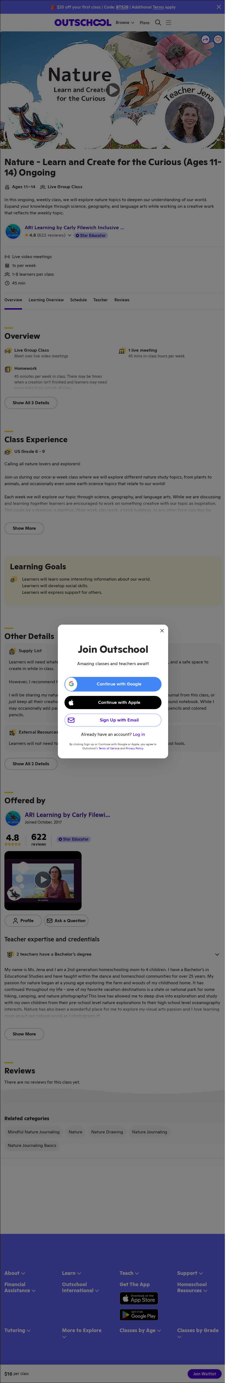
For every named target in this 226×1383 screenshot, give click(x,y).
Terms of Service (109, 748)
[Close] (162, 631)
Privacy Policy (134, 748)
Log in (139, 734)
